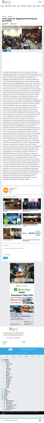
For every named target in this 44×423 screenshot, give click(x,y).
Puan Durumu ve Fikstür (11, 405)
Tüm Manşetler (9, 406)
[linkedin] (39, 357)
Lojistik (14, 6)
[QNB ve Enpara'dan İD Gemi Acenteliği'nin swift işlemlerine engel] (32, 233)
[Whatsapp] (20, 338)
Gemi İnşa (23, 6)
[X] (9, 338)
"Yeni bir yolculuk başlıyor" (8, 239)
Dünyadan (8, 383)
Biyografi (6, 394)
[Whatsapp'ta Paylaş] (8, 51)
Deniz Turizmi (9, 377)
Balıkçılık (8, 378)
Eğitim (7, 375)
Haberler (4, 16)
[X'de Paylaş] (5, 51)
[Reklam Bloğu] (22, 273)
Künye (4, 343)
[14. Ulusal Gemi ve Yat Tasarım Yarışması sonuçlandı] (32, 218)
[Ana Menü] (40, 2)
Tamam (3, 413)
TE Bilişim (25, 353)
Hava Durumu (9, 402)
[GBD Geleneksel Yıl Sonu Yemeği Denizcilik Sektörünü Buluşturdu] (32, 203)
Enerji (34, 6)
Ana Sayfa (6, 359)
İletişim (24, 342)
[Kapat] (43, 412)
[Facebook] (7, 338)
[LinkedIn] (16, 338)
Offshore (8, 381)
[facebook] (7, 357)
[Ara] (39, 2)
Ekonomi (39, 6)
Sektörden (10, 16)
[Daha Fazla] (10, 51)
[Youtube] (18, 338)
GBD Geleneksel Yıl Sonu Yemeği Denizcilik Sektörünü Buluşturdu (30, 211)
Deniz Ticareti (8, 6)
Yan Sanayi (29, 6)
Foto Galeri (5, 341)
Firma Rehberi (7, 391)
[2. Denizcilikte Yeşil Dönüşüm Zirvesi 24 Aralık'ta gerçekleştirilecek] (12, 218)
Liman (18, 6)
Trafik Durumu (9, 403)
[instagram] (20, 357)
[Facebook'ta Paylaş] (3, 51)
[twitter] (14, 357)
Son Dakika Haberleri (10, 408)
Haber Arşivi (8, 409)
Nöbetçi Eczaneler (10, 400)
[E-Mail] (10, 192)
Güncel (2, 6)
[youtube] (26, 357)
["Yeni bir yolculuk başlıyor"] (12, 233)
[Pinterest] (11, 338)
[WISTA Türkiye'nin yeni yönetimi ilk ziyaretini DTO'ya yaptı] (12, 203)
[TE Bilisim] (6, 190)
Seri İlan (6, 393)
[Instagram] (13, 338)
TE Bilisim (12, 189)
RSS (11, 349)
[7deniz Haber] (6, 2)
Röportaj (8, 374)
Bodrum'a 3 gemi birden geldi (11, 420)
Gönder (5, 257)
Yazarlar (5, 342)
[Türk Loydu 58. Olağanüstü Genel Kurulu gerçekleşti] (22, 37)
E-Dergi (7, 384)
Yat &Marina (8, 380)
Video (24, 341)
